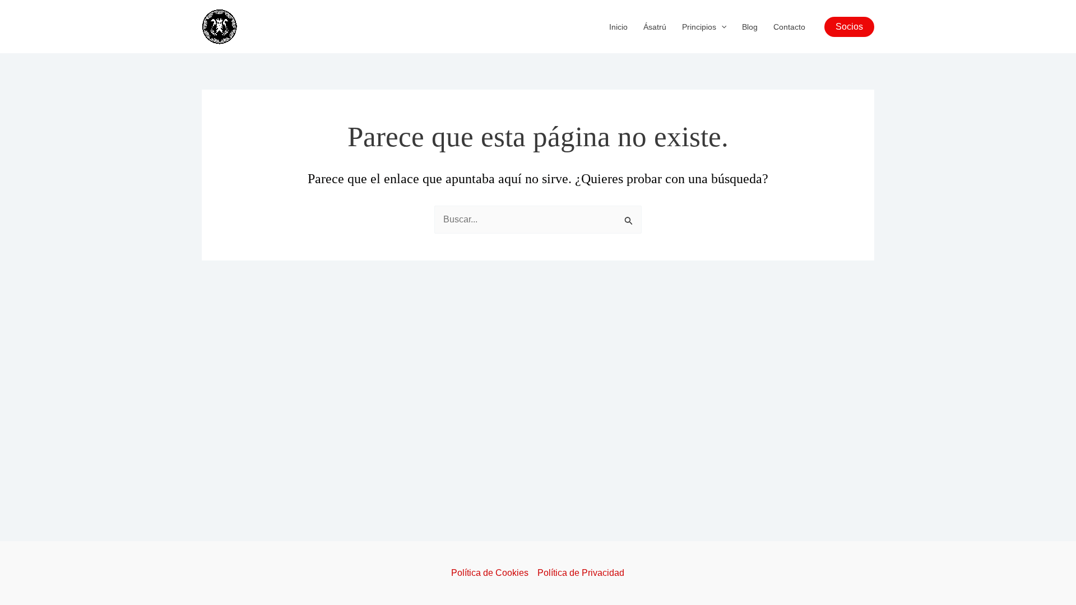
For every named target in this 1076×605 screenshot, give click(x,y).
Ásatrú (654, 26)
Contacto (789, 26)
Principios (699, 26)
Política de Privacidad (580, 573)
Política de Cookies (489, 573)
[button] (721, 27)
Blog (750, 26)
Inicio (618, 26)
